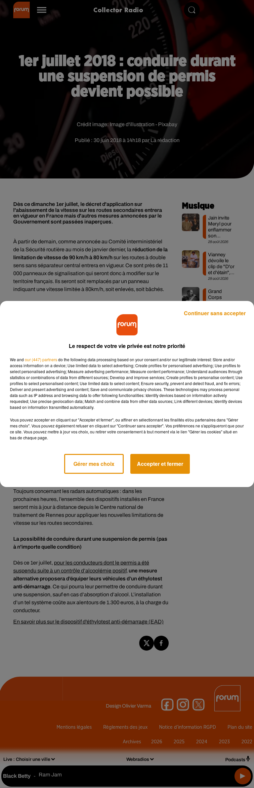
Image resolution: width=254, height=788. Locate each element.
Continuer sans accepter (215, 313)
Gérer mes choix (93, 464)
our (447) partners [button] (41, 359)
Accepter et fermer (160, 464)
